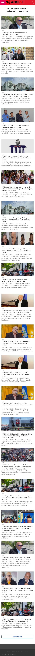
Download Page (17, 651)
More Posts (17, 636)
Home (26, 651)
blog (8, 651)
